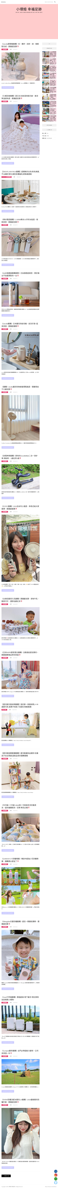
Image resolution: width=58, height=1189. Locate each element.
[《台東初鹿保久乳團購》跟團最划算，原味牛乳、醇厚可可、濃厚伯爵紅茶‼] (21, 621)
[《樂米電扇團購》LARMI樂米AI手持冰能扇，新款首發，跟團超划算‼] (21, 242)
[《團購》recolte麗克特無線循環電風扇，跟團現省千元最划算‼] (21, 417)
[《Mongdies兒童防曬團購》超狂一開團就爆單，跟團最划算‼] (21, 954)
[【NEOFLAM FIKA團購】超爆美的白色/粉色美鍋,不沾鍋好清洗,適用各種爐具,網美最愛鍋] (21, 192)
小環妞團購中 (4, 49)
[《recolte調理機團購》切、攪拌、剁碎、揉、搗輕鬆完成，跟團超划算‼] (21, 66)
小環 (10, 49)
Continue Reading (8, 87)
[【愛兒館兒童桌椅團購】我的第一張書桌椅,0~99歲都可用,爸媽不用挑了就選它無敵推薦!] (21, 725)
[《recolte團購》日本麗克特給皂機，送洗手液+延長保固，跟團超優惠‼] (21, 350)
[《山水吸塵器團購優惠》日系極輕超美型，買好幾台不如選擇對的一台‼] (21, 294)
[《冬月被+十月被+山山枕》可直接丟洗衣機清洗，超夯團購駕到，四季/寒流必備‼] (21, 827)
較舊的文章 (6, 1175)
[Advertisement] (29, 24)
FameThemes (54, 1186)
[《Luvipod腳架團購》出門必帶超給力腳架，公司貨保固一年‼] (21, 1071)
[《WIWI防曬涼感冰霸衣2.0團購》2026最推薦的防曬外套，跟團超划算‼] (21, 1133)
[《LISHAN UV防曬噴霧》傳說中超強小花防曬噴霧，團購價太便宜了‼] (21, 885)
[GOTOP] (56, 1183)
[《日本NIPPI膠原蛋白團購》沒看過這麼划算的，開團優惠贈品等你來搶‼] (21, 674)
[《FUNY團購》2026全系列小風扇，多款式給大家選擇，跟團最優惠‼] (21, 548)
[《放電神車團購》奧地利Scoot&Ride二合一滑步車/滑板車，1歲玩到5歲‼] (21, 476)
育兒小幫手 (4, 709)
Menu (4, 2)
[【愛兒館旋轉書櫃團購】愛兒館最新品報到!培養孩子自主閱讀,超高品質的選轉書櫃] (21, 775)
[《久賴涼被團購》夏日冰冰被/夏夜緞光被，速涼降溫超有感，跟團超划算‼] (21, 129)
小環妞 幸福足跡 (29, 9)
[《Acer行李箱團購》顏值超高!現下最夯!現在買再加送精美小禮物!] (21, 1019)
